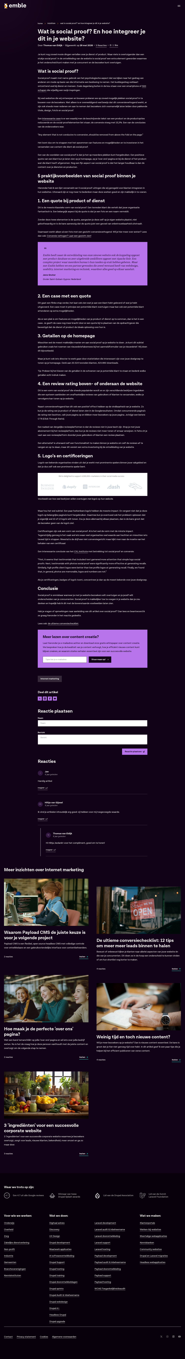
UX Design (54, 1236)
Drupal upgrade (57, 1321)
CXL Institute (81, 551)
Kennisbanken (147, 1242)
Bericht (41, 732)
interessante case (51, 118)
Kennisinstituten (12, 1275)
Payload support (103, 1275)
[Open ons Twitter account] (161, 1337)
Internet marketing (50, 678)
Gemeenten (10, 1262)
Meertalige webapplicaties (153, 1236)
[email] (55, 699)
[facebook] (50, 699)
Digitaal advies (57, 1223)
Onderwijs (9, 1223)
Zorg (6, 1236)
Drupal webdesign (58, 1301)
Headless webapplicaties (152, 1262)
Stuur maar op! (98, 659)
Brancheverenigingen (15, 1269)
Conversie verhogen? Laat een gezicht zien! (69, 235)
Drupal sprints (56, 1288)
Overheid (8, 1229)
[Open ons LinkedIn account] (173, 1337)
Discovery (54, 1229)
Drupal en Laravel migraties (154, 1255)
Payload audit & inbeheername (110, 1262)
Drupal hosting (56, 1269)
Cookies (44, 1336)
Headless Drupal (57, 1314)
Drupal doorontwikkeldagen (63, 1282)
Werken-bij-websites (150, 1229)
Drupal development (59, 1242)
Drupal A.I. (54, 1308)
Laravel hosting (102, 1249)
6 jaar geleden (51, 774)
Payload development (106, 1255)
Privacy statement (26, 1336)
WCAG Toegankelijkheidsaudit (110, 1288)
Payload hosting (103, 1282)
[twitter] (40, 699)
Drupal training (56, 1275)
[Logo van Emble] (47, 6)
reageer (41, 788)
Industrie (8, 1255)
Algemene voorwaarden (64, 1336)
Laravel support (102, 1242)
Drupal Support (57, 1262)
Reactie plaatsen (133, 751)
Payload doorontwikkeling (108, 1269)
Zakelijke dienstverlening (16, 1242)
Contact (8, 1336)
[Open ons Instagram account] (167, 1337)
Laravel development (105, 1223)
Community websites (151, 1249)
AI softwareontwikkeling (61, 1255)
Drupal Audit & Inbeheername (64, 1295)
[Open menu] (179, 6)
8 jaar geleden (51, 805)
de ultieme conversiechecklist (63, 623)
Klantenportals (147, 1223)
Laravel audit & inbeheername (110, 1229)
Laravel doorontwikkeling (107, 1236)
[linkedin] (45, 699)
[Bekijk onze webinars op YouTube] (179, 1337)
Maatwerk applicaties (60, 1249)
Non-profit (9, 1249)
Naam (40, 718)
